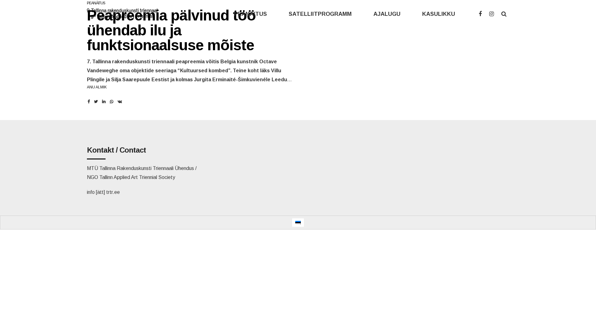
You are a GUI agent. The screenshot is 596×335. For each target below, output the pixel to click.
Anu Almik (97, 87)
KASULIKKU (438, 14)
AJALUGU (386, 14)
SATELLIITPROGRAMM (320, 14)
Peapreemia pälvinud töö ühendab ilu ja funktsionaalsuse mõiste (171, 30)
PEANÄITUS (250, 14)
